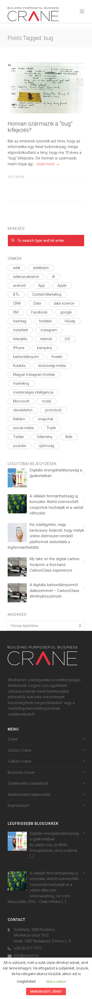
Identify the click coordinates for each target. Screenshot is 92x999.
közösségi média (52, 366)
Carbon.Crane (19, 750)
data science (64, 303)
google (66, 312)
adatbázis (41, 268)
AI (53, 277)
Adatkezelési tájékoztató (29, 794)
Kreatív (57, 357)
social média (23, 428)
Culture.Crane (19, 761)
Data (37, 303)
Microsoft (21, 401)
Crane (13, 739)
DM (15, 312)
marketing (21, 383)
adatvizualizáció (26, 277)
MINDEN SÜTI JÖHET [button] (46, 991)
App (41, 286)
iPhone (18, 348)
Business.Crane (21, 772)
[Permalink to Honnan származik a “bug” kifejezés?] (46, 88)
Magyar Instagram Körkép (34, 374)
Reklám (19, 419)
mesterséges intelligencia (33, 392)
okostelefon (22, 410)
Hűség (70, 321)
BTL (16, 294)
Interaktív (20, 339)
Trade (51, 428)
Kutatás (19, 366)
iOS (67, 339)
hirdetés (45, 321)
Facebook (39, 312)
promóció (53, 410)
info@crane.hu (26, 955)
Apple (61, 286)
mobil (46, 401)
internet (46, 339)
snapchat (45, 419)
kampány (44, 348)
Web (68, 437)
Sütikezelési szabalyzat (28, 783)
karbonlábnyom (26, 357)
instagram (49, 330)
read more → (48, 164)
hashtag (19, 321)
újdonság (46, 446)
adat (16, 268)
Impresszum (18, 805)
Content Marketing (46, 294)
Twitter (18, 437)
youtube (19, 446)
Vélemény (44, 437)
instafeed (20, 330)
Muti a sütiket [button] (56, 981)
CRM (17, 303)
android (19, 286)
